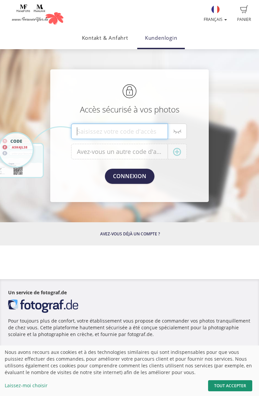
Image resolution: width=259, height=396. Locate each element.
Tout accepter (230, 386)
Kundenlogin (161, 37)
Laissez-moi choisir (26, 385)
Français (214, 19)
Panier (244, 19)
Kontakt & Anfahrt (105, 37)
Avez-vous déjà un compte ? (130, 234)
